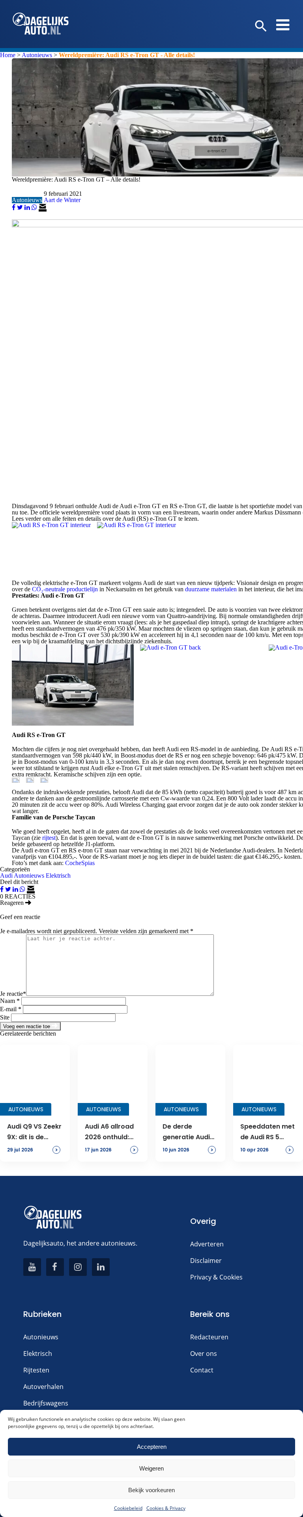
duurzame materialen (211, 589)
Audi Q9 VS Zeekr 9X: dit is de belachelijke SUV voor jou (34, 1132)
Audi (6, 875)
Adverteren (207, 1244)
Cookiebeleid (128, 1508)
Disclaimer (206, 1260)
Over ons (203, 1353)
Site (4, 1017)
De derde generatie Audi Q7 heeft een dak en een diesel (190, 1132)
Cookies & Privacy (165, 1508)
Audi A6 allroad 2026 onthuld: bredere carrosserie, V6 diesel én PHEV (109, 1132)
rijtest (49, 837)
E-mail (10, 1009)
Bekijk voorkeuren (151, 1490)
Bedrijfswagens (45, 1403)
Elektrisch (58, 875)
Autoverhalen (43, 1386)
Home (7, 55)
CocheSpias (80, 863)
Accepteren (151, 1446)
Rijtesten (36, 1370)
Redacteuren (209, 1337)
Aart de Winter (62, 200)
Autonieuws (37, 55)
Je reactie (13, 993)
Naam (10, 1000)
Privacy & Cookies (216, 1277)
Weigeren (151, 1468)
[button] (260, 26)
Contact (201, 1370)
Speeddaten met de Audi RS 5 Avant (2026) (267, 1132)
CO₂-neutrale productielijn (65, 589)
